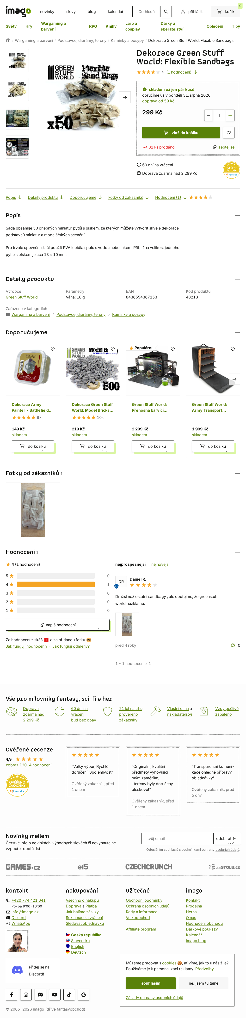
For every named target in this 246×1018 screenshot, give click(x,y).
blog (92, 11)
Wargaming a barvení (53, 26)
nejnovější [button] (160, 564)
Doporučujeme (83, 197)
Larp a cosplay (132, 26)
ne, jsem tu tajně (203, 983)
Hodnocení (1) (168, 197)
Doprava (73, 906)
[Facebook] (11, 995)
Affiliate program (141, 929)
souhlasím (150, 983)
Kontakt (193, 900)
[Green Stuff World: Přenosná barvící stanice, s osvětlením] (153, 400)
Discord (19, 917)
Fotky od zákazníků (125, 197)
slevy (71, 11)
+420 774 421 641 (29, 900)
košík (232, 10)
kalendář (115, 11)
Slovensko (80, 940)
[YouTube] (55, 995)
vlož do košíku (185, 132)
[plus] (230, 115)
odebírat (223, 838)
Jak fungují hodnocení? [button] (26, 646)
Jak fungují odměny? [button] (71, 646)
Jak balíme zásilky (82, 911)
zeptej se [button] (226, 147)
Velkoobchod (138, 917)
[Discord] (40, 995)
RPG (93, 26)
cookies (169, 963)
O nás (191, 917)
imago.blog (196, 940)
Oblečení (215, 26)
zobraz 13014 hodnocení (28, 765)
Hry (28, 26)
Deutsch (78, 952)
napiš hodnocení (60, 624)
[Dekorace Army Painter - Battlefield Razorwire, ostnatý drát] (33, 400)
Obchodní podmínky (144, 900)
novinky (47, 11)
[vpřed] (125, 97)
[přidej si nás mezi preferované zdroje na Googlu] (83, 995)
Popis (11, 197)
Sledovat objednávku (85, 923)
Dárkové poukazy (202, 929)
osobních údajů (227, 849)
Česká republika (86, 934)
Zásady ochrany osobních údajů (154, 997)
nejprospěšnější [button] (130, 564)
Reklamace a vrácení (84, 917)
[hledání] (166, 11)
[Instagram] (26, 995)
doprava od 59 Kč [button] (158, 101)
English (77, 946)
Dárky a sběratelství (172, 26)
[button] (123, 215)
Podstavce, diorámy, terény (81, 40)
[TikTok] (69, 995)
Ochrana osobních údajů (147, 906)
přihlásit (195, 11)
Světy (11, 26)
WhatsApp (21, 923)
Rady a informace (141, 911)
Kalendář (194, 934)
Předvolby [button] (204, 968)
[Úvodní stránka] (8, 40)
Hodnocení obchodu (204, 923)
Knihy (111, 26)
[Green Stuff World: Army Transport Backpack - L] (213, 400)
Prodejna (194, 906)
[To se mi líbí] (233, 645)
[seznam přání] (228, 132)
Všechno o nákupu (82, 900)
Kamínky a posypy (127, 40)
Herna (191, 911)
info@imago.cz (25, 911)
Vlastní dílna (178, 708)
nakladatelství (179, 714)
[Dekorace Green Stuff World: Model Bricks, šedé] (93, 400)
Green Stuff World (22, 297)
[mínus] (208, 115)
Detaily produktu (43, 197)
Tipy (236, 26)
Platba (91, 906)
